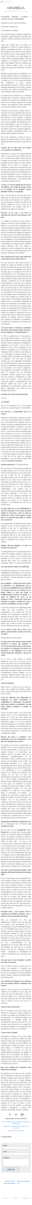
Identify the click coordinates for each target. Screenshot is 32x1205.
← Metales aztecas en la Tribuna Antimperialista (9, 1182)
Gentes (25, 11)
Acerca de (5, 1198)
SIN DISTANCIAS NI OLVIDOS (16, 1130)
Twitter (16, 1114)
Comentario (6, 1157)
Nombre (5, 1145)
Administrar (26, 1198)
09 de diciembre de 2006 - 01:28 (13, 11)
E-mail (9, 1151)
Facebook (9, 1114)
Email (22, 1114)
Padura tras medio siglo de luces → (23, 1182)
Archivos (16, 1198)
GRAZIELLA (16, 8)
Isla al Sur (8, 1)
